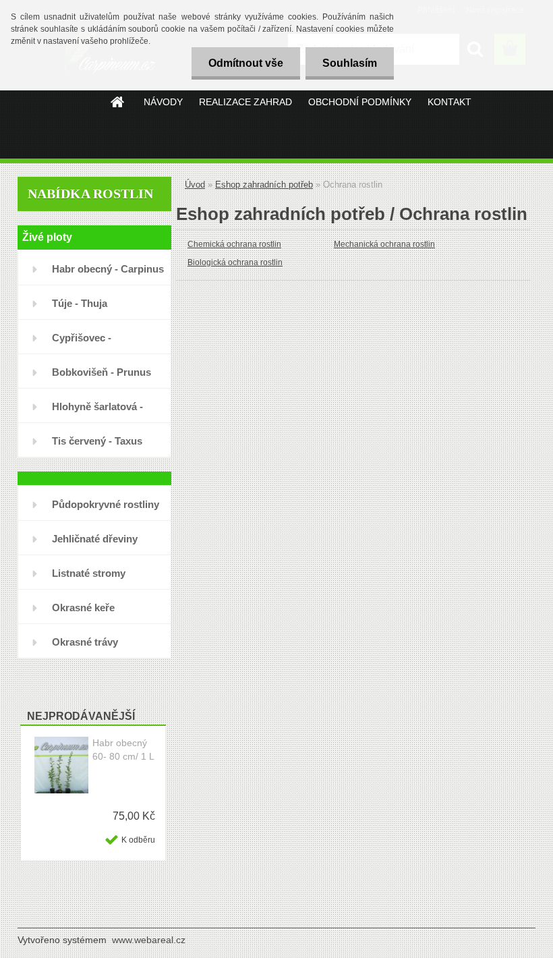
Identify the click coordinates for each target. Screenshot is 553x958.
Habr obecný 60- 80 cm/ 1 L (123, 749)
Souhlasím (349, 63)
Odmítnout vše (245, 63)
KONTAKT (449, 101)
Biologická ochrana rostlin (235, 262)
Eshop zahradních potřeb (264, 184)
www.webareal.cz (148, 939)
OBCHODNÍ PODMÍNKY (359, 101)
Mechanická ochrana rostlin (384, 244)
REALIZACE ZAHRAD (245, 101)
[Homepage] (118, 101)
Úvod (195, 184)
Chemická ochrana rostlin (234, 244)
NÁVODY (163, 101)
